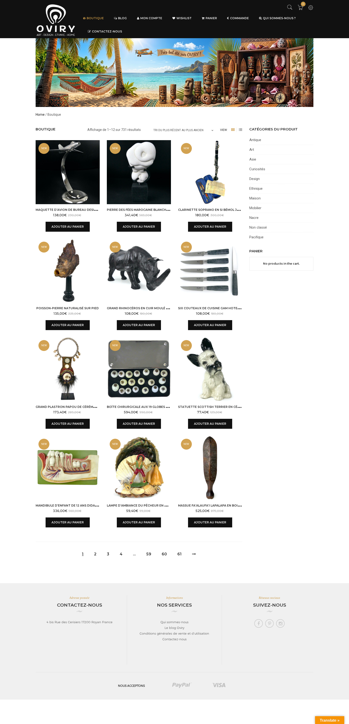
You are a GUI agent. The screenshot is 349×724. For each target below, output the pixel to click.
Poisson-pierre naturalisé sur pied (67, 308)
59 (148, 554)
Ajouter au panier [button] (68, 226)
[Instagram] (280, 623)
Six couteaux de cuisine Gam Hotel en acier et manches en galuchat (238, 308)
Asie (252, 159)
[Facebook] (258, 623)
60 (164, 554)
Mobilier (255, 208)
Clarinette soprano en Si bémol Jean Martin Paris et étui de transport (241, 210)
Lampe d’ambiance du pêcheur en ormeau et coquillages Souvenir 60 (167, 505)
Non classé (258, 227)
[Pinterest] (269, 623)
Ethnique (256, 188)
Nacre (254, 218)
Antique (255, 140)
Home (40, 114)
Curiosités (257, 169)
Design (254, 179)
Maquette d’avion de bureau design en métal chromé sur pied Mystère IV (100, 210)
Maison (255, 198)
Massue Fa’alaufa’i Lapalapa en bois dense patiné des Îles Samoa (233, 505)
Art (251, 150)
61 (179, 554)
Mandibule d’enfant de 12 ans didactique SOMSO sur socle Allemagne (96, 505)
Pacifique (256, 237)
